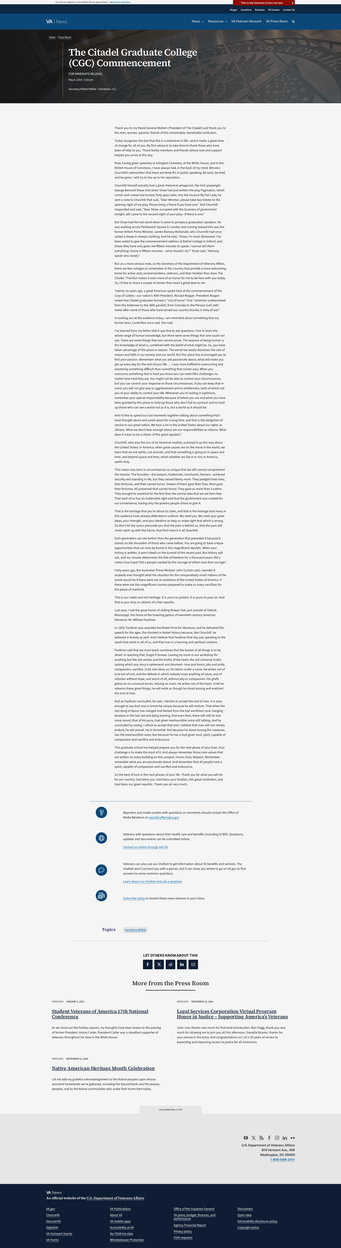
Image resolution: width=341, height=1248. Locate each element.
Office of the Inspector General (194, 1209)
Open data (244, 1215)
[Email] (193, 964)
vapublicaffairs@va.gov (163, 817)
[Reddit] (170, 964)
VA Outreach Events (59, 1233)
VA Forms (52, 1240)
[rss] (261, 1138)
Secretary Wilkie (135, 930)
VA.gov (50, 1209)
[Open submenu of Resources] (225, 21)
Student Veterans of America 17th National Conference (100, 1014)
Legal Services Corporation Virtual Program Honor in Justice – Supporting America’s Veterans (232, 1014)
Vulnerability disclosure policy (257, 1221)
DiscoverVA (53, 1221)
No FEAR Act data (121, 1233)
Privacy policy (183, 1231)
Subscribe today (134, 898)
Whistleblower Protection (127, 1240)
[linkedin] (285, 1138)
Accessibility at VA (122, 1227)
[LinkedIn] (182, 964)
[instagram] (277, 1138)
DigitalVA (52, 1227)
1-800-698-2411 (282, 1159)
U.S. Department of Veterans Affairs (115, 1198)
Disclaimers (245, 1209)
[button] (293, 21)
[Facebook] (147, 964)
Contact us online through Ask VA (145, 847)
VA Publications (120, 1209)
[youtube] (246, 1138)
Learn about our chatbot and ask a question (152, 881)
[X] (159, 964)
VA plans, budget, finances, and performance (194, 1217)
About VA (116, 1215)
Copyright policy (248, 1227)
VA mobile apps (120, 1221)
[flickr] (293, 1138)
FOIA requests (183, 1237)
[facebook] (269, 1138)
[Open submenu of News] (202, 21)
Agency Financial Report (190, 1225)
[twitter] (253, 1138)
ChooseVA (53, 1215)
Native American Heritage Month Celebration (103, 1068)
